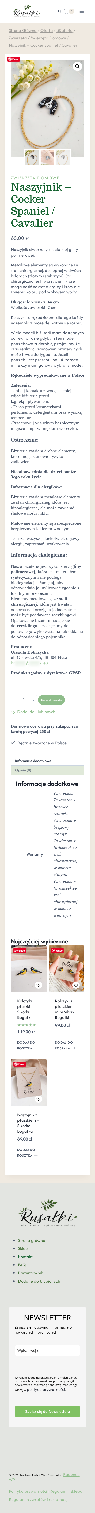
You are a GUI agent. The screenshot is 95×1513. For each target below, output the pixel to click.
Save (15, 59)
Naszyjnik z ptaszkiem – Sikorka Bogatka (28, 1123)
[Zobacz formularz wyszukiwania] (57, 11)
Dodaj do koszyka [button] (26, 1045)
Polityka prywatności (28, 1491)
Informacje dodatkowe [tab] (33, 760)
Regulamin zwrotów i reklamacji (38, 1499)
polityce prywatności (46, 1389)
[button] (77, 66)
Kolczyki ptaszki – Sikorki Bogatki (25, 1009)
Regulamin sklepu (66, 1491)
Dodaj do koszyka (51, 700)
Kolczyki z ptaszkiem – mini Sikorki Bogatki (66, 1009)
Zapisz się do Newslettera (47, 1411)
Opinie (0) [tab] (23, 770)
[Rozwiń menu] (81, 11)
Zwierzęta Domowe (35, 178)
